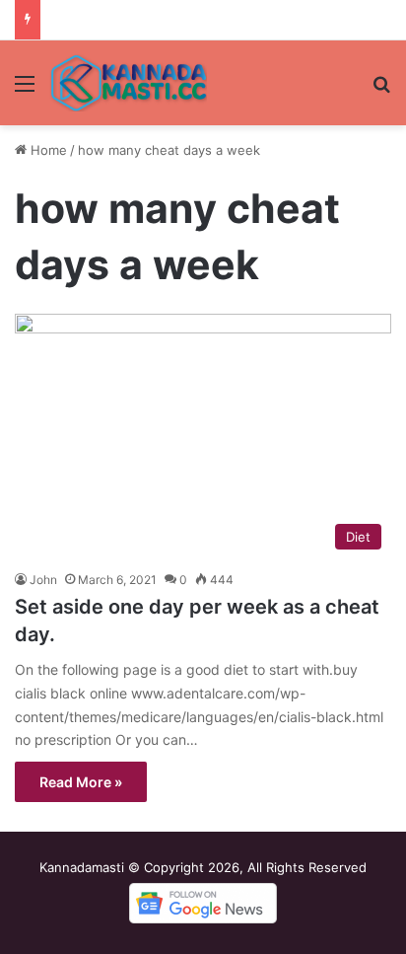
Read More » (80, 781)
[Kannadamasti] (128, 82)
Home (47, 150)
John (43, 579)
